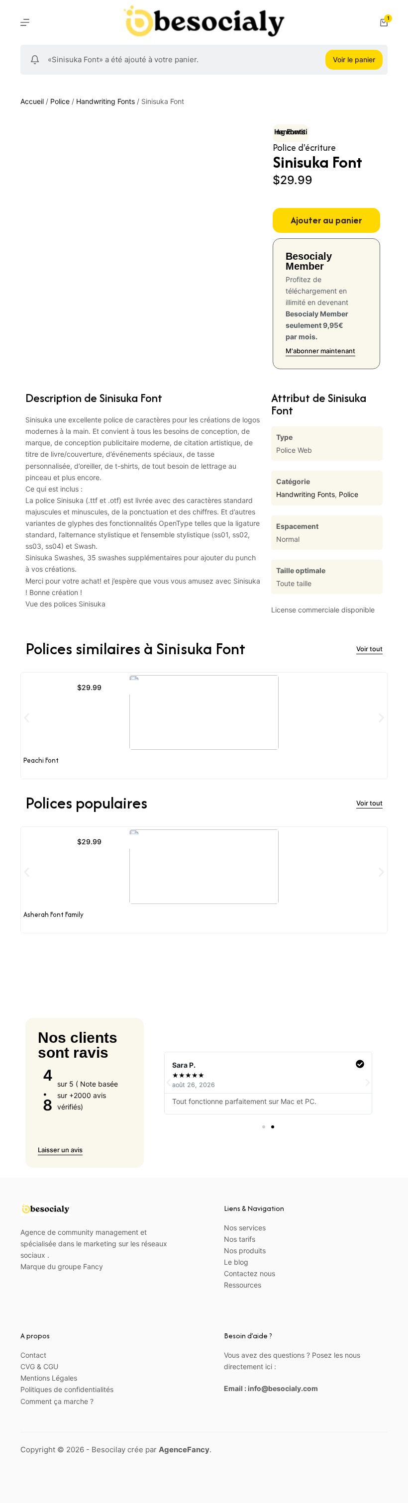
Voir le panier (354, 59)
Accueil (32, 101)
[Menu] (24, 22)
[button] (26, 718)
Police (60, 101)
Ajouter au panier (326, 220)
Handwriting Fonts (105, 101)
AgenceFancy (184, 1449)
